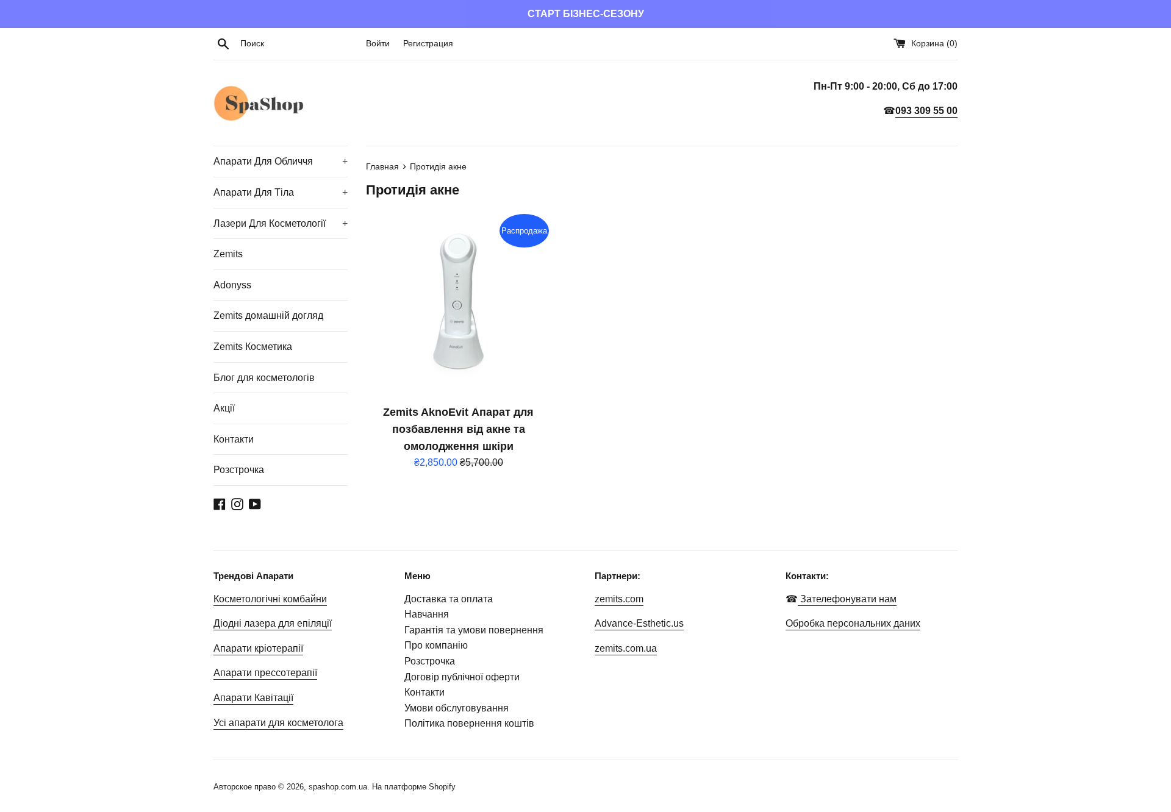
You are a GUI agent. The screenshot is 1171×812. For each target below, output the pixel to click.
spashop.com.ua (338, 786)
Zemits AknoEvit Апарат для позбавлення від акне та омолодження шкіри (458, 429)
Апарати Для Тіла (280, 192)
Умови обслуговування (456, 708)
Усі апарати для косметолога (278, 723)
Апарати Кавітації (253, 698)
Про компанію (436, 645)
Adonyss (232, 285)
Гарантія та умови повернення (473, 630)
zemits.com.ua (626, 648)
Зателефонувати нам (847, 599)
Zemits (228, 254)
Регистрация (428, 43)
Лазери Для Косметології (280, 223)
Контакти (233, 439)
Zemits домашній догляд (268, 315)
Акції (224, 408)
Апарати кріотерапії (258, 648)
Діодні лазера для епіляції (272, 623)
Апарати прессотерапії (265, 673)
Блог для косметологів (264, 377)
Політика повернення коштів (469, 723)
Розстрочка (238, 470)
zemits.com (619, 599)
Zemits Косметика (252, 346)
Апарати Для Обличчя (280, 161)
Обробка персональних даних (853, 623)
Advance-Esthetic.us (639, 623)
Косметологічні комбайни (270, 599)
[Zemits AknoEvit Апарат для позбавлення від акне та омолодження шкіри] (458, 304)
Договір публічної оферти (462, 677)
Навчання (426, 614)
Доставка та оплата (448, 599)
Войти (378, 43)
